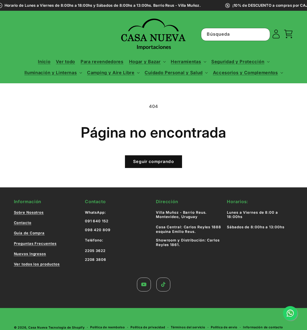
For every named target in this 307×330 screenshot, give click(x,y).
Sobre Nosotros (29, 212)
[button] (147, 61)
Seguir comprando (153, 161)
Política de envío (224, 327)
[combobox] (235, 34)
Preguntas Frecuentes (35, 243)
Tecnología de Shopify (66, 327)
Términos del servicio (188, 327)
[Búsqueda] (264, 34)
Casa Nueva (37, 327)
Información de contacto (263, 327)
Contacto (22, 223)
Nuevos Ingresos (30, 254)
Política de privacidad (147, 327)
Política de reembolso (107, 327)
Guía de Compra (29, 233)
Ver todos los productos (37, 264)
